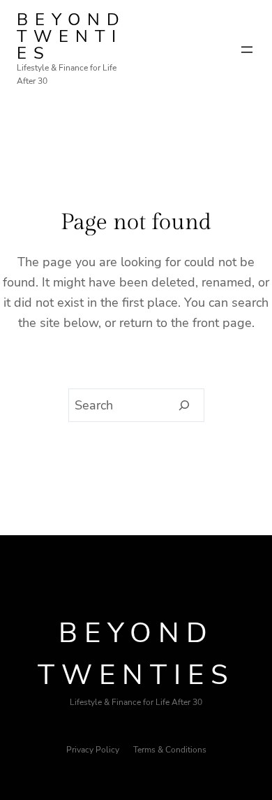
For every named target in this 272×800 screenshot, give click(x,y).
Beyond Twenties (71, 36)
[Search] (184, 405)
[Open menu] (247, 49)
